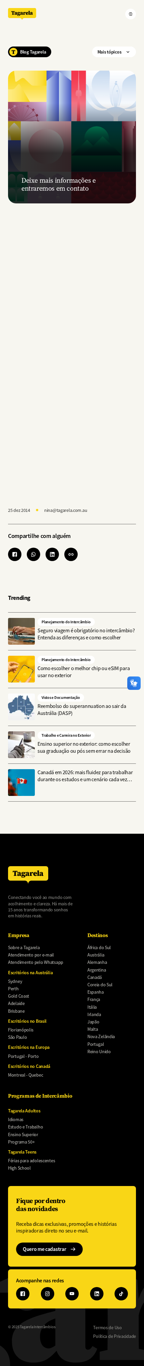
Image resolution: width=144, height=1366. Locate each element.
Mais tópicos (109, 52)
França (93, 999)
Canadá (94, 977)
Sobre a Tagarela (24, 947)
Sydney (15, 981)
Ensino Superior (23, 1134)
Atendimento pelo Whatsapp (35, 962)
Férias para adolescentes (31, 1161)
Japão (93, 1022)
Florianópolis (20, 1030)
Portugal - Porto (23, 1056)
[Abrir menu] (130, 14)
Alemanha (97, 962)
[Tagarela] (22, 14)
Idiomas (15, 1119)
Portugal (95, 1044)
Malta (92, 1029)
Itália (92, 1007)
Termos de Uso (107, 1328)
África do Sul (99, 947)
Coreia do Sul (100, 985)
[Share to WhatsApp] (33, 554)
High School (19, 1168)
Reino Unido (99, 1052)
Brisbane (16, 1011)
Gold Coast (18, 996)
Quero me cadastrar (44, 1249)
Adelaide (16, 1003)
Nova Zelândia (101, 1036)
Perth (13, 989)
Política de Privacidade (114, 1336)
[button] (71, 554)
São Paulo (17, 1037)
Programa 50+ (21, 1142)
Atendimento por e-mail (31, 955)
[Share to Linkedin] (52, 554)
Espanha (95, 992)
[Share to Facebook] (14, 554)
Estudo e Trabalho (25, 1127)
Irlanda (94, 1014)
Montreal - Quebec (25, 1075)
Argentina (96, 970)
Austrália (95, 955)
